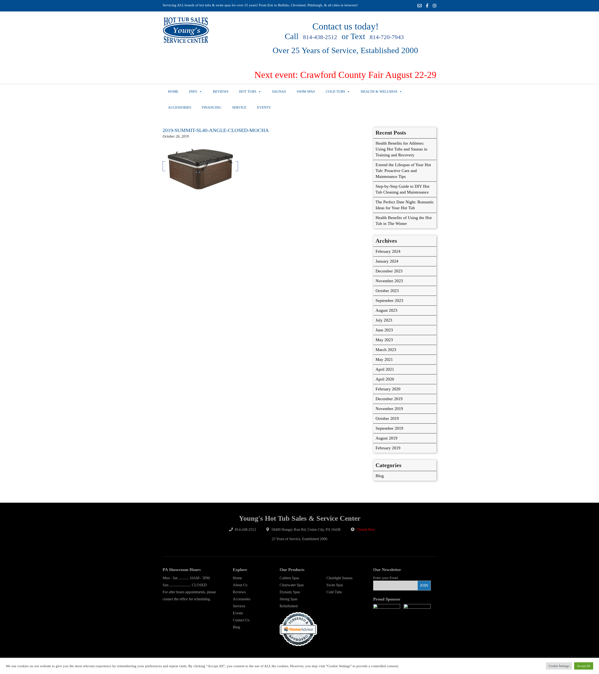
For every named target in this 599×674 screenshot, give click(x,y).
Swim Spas (306, 91)
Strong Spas (288, 599)
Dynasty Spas (290, 592)
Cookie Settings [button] (559, 666)
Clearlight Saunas (339, 578)
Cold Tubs (335, 91)
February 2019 (388, 448)
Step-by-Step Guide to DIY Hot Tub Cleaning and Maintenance (402, 189)
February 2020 (388, 389)
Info (193, 91)
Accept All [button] (583, 666)
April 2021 (385, 369)
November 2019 (389, 408)
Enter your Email (385, 578)
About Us (240, 585)
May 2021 (384, 359)
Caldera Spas (289, 578)
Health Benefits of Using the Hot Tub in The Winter (404, 220)
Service (239, 107)
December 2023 (389, 271)
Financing (211, 107)
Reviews (220, 91)
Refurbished (289, 606)
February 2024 (388, 251)
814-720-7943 (387, 37)
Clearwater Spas (292, 585)
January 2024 (387, 261)
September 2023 (389, 300)
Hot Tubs (247, 91)
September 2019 (389, 428)
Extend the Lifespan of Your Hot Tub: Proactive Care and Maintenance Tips (403, 170)
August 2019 (386, 438)
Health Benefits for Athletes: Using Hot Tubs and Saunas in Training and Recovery (401, 149)
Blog (380, 475)
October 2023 (387, 290)
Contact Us (241, 620)
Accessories (179, 107)
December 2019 (389, 398)
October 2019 (387, 418)
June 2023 (384, 330)
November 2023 (389, 280)
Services (239, 606)
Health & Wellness (379, 91)
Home (173, 91)
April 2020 (385, 379)
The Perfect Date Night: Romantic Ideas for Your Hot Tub (405, 205)
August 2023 (386, 310)
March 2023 (386, 349)
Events (263, 107)
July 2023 (384, 320)
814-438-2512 (320, 37)
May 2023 (384, 339)
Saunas (279, 91)
